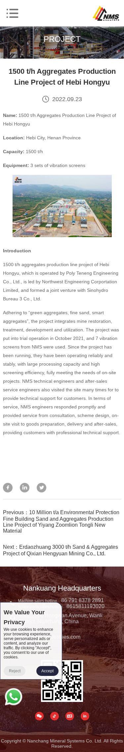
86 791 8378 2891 (82, 600)
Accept (47, 671)
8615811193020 (85, 606)
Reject (15, 671)
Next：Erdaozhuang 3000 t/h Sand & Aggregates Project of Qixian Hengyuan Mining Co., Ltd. (60, 550)
